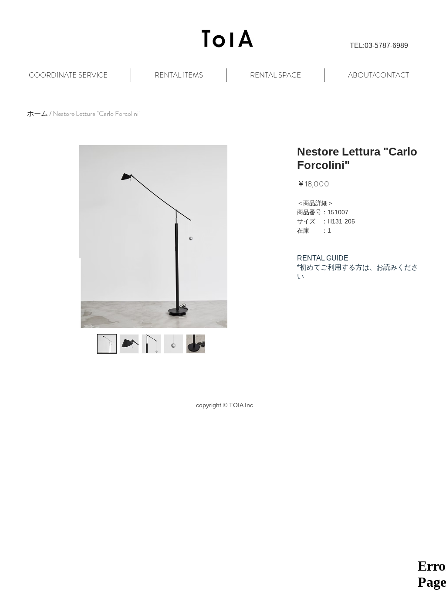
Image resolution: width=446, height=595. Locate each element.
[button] (378, 46)
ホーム (37, 113)
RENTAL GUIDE (322, 258)
